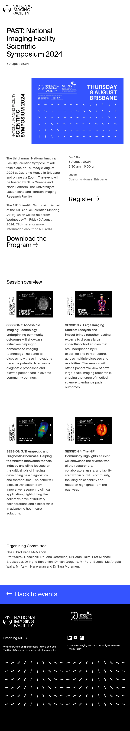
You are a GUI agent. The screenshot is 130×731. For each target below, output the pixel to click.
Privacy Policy (74, 648)
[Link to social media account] (70, 637)
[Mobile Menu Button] (123, 6)
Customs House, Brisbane (87, 179)
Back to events (36, 594)
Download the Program (26, 241)
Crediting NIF (13, 638)
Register (80, 199)
